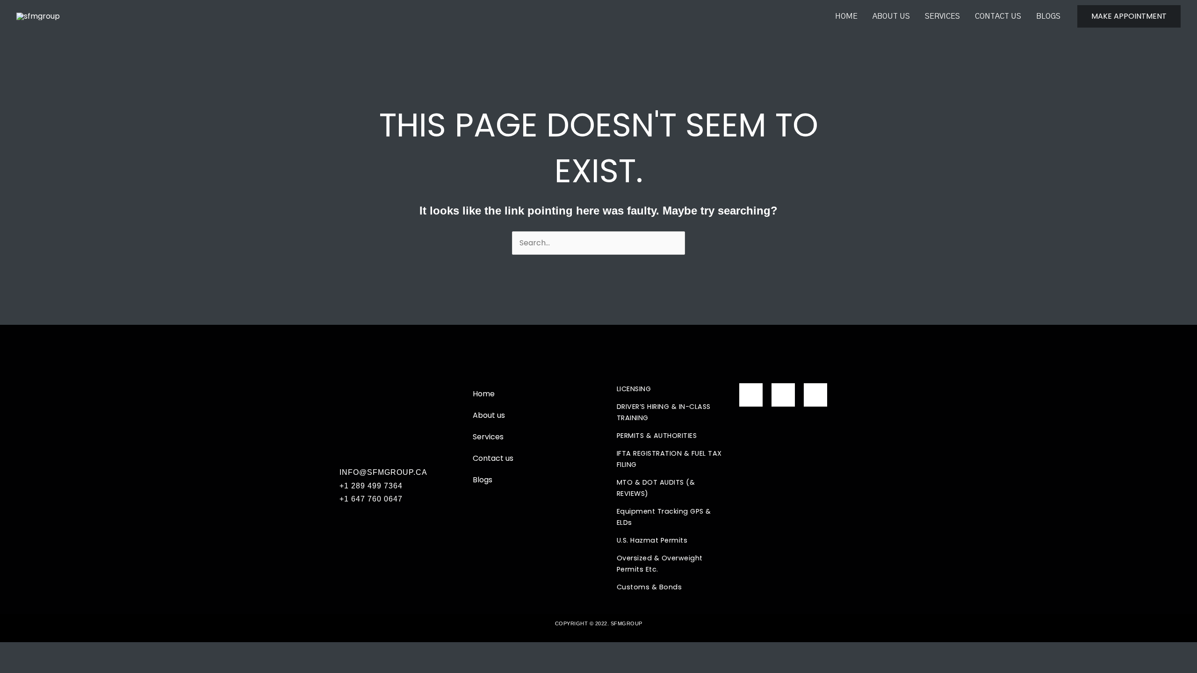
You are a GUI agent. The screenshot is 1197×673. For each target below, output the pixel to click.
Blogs (1048, 16)
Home (846, 16)
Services (942, 16)
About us (891, 16)
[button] (1129, 16)
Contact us (998, 16)
